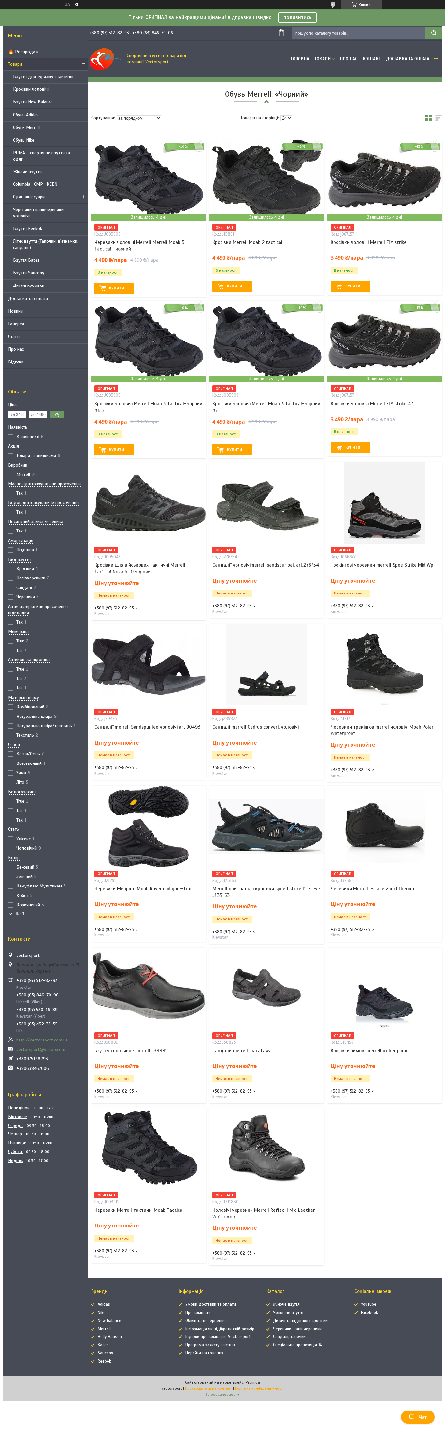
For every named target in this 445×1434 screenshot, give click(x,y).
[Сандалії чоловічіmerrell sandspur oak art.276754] (266, 503)
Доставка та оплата (28, 298)
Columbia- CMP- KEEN (35, 184)
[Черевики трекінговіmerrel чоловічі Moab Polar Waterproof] (384, 664)
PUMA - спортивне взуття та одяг (41, 156)
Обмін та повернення (205, 1320)
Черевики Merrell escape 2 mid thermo (372, 889)
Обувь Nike (23, 140)
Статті (14, 336)
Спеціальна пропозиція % (297, 1345)
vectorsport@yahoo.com (40, 1049)
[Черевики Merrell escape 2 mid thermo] (384, 826)
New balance (109, 1320)
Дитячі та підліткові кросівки (300, 1320)
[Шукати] (433, 33)
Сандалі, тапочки (289, 1336)
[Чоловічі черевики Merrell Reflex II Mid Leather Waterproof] (266, 1148)
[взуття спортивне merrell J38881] (148, 988)
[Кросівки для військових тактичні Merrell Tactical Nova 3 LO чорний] (148, 503)
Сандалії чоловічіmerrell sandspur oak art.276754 (265, 565)
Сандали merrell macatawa (242, 1051)
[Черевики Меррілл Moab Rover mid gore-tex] (148, 826)
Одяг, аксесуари (29, 197)
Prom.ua (253, 1382)
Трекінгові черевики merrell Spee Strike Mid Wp (382, 565)
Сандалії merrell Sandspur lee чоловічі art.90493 (147, 727)
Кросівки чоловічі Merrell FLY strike (369, 242)
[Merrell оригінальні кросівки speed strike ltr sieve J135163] (266, 826)
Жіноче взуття (27, 172)
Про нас (16, 349)
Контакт (372, 59)
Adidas (104, 1304)
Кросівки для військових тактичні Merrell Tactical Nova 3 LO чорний (139, 568)
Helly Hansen (110, 1336)
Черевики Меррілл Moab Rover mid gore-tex (142, 889)
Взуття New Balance (33, 102)
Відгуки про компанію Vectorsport (218, 1336)
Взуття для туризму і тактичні (43, 76)
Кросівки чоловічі (31, 89)
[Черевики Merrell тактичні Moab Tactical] (148, 1148)
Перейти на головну (204, 1353)
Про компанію (198, 1312)
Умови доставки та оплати (210, 1304)
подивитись (297, 17)
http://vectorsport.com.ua (42, 1040)
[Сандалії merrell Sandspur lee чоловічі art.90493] (148, 664)
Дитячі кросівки (28, 285)
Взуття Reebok (27, 228)
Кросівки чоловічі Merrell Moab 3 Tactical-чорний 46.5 (148, 407)
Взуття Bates (26, 260)
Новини (15, 311)
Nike (102, 1312)
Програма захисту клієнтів (210, 1345)
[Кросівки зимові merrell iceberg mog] (384, 988)
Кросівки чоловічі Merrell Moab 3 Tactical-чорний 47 (266, 407)
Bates (103, 1345)
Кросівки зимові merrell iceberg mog (370, 1051)
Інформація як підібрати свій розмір (219, 1329)
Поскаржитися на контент (208, 1388)
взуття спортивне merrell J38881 (130, 1051)
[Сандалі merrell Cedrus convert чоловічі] (266, 664)
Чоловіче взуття (288, 1312)
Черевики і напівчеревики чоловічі (38, 213)
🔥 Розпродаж (23, 51)
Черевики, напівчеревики (297, 1329)
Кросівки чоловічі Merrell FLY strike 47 (372, 404)
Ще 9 (19, 913)
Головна (300, 59)
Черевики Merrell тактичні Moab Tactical (139, 1210)
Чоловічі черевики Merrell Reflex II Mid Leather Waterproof (263, 1213)
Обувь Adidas (26, 114)
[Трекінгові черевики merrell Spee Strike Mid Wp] (384, 503)
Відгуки (15, 362)
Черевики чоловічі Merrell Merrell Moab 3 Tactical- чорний (139, 245)
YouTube (368, 1304)
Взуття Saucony (28, 273)
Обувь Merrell (26, 127)
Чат (423, 1417)
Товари (15, 64)
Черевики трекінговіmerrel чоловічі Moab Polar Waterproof (382, 730)
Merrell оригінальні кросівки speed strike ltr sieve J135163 (266, 892)
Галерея (16, 324)
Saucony (105, 1353)
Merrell (104, 1329)
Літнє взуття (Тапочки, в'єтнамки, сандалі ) (45, 244)
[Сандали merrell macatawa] (266, 988)
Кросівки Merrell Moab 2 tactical (247, 242)
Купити (116, 288)
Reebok (104, 1361)
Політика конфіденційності (259, 1388)
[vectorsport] (106, 59)
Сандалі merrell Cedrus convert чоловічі (255, 727)
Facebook (369, 1312)
